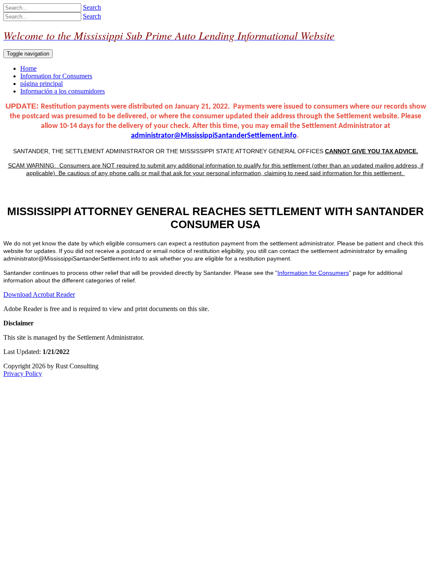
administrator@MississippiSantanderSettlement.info (214, 136)
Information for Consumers (313, 272)
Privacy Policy (22, 373)
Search (92, 7)
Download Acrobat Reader (39, 294)
